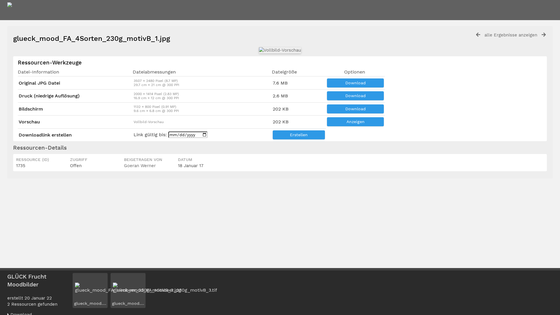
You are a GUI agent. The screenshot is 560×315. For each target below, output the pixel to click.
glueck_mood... (89, 303)
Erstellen (299, 134)
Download (355, 82)
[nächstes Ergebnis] (543, 34)
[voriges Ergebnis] (478, 34)
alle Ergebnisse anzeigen (510, 35)
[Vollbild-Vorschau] (280, 50)
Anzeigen (355, 121)
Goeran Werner (140, 165)
